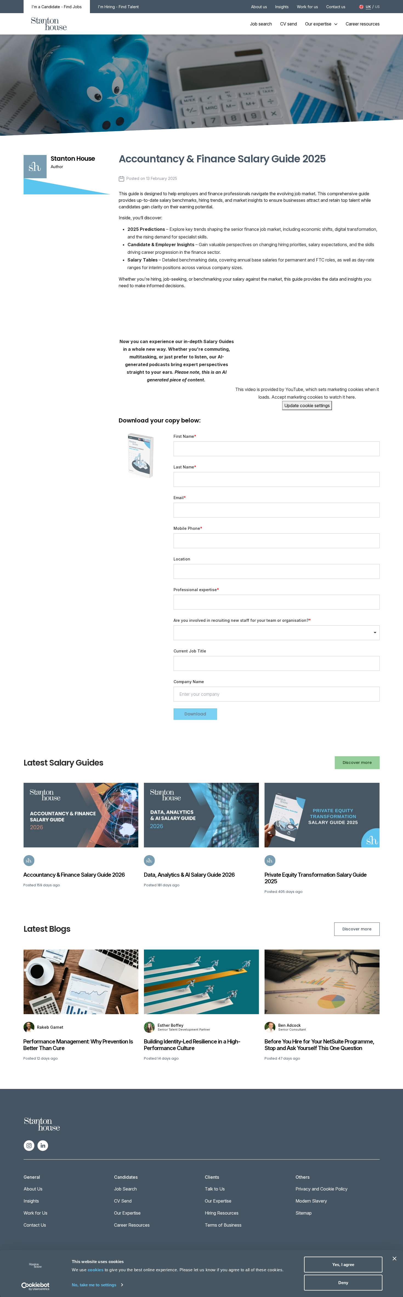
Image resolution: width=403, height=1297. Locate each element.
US (377, 6)
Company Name (189, 681)
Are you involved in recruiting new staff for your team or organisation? (241, 620)
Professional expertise (195, 589)
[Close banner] (394, 1259)
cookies (96, 1269)
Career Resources (132, 1225)
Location (182, 559)
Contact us (335, 6)
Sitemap (304, 1213)
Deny (343, 1282)
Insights (282, 6)
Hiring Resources (222, 1213)
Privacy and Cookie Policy (322, 1189)
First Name (184, 436)
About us (259, 6)
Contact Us (35, 1225)
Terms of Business (223, 1225)
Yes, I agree (343, 1264)
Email (179, 497)
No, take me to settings (94, 1284)
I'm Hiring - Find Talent (118, 6)
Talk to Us (215, 1189)
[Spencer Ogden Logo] (42, 1123)
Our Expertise (127, 1213)
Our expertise (318, 24)
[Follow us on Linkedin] (42, 1145)
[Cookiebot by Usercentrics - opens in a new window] (35, 1286)
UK (368, 6)
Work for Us (35, 1213)
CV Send (123, 1201)
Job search (261, 24)
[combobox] (277, 602)
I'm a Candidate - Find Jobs (57, 6)
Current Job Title (190, 651)
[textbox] (277, 448)
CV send (288, 24)
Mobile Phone (187, 528)
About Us (33, 1189)
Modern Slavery (311, 1201)
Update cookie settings (307, 405)
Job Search (125, 1189)
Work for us (307, 6)
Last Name (184, 467)
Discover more (357, 762)
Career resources (363, 24)
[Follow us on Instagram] (29, 1145)
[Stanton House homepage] (49, 23)
